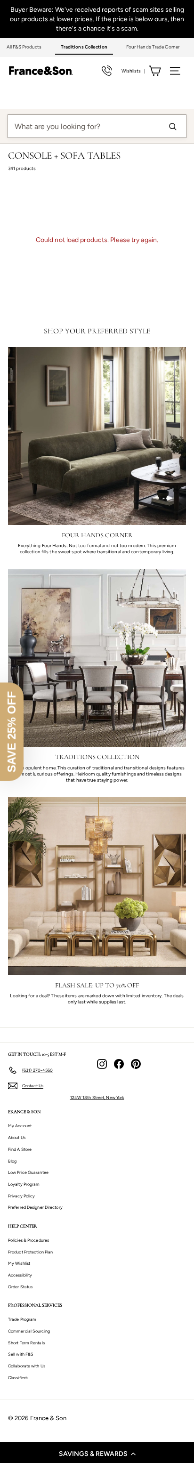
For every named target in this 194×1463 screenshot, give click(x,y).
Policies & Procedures (28, 1240)
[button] (97, 1453)
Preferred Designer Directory (35, 1207)
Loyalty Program (24, 1184)
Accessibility (20, 1274)
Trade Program (22, 1319)
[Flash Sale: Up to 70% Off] (97, 886)
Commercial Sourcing (29, 1331)
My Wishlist (19, 1263)
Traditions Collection (84, 47)
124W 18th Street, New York (97, 1097)
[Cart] (155, 71)
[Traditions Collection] (97, 658)
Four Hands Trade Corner (152, 47)
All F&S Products (24, 47)
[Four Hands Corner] (97, 436)
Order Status (20, 1286)
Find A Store (20, 1149)
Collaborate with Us (26, 1365)
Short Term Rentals (26, 1342)
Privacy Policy (21, 1195)
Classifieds (18, 1377)
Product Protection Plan (30, 1251)
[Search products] (172, 126)
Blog (12, 1161)
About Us (16, 1137)
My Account (20, 1125)
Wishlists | (133, 71)
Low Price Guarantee (28, 1172)
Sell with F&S (20, 1354)
